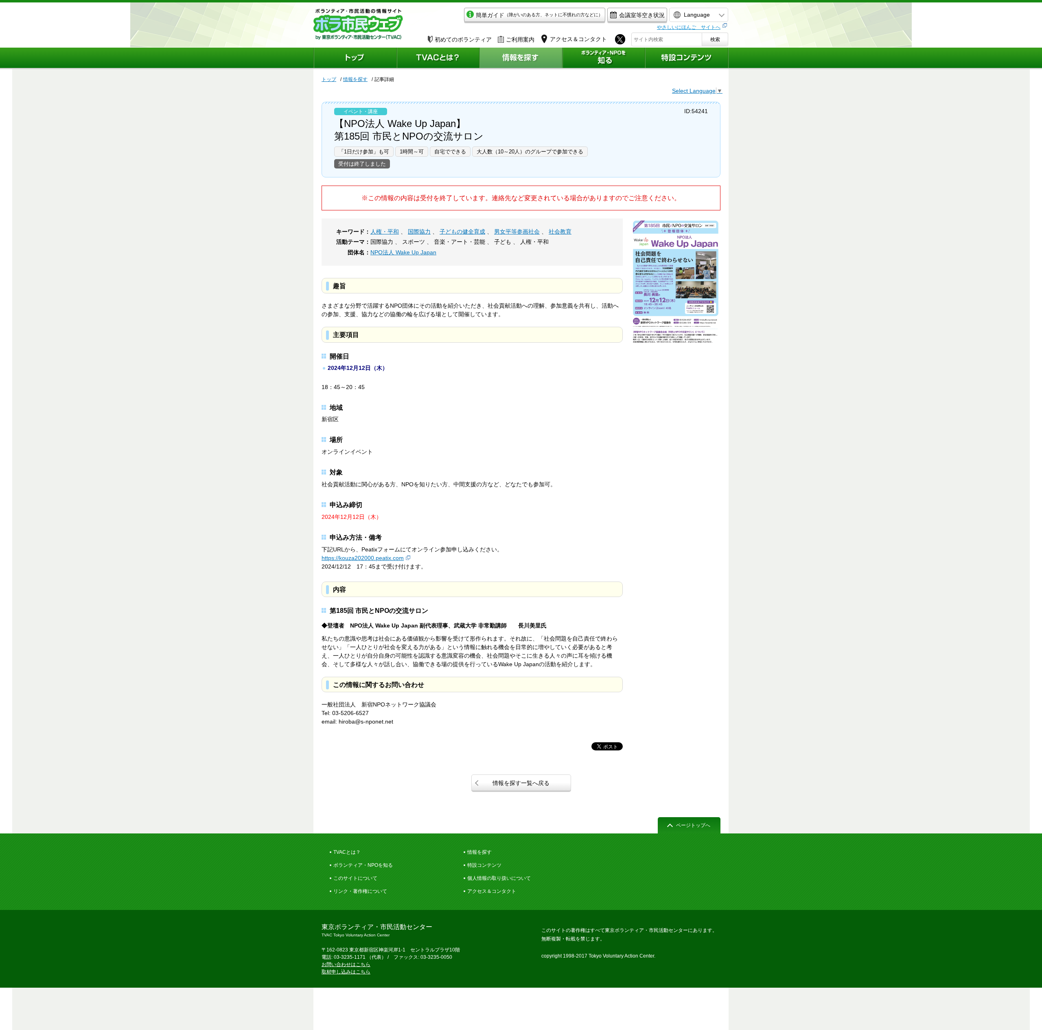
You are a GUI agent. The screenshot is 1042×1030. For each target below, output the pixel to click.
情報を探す (355, 79)
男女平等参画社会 (517, 231)
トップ (329, 79)
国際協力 (419, 231)
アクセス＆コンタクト (491, 891)
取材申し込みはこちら (346, 972)
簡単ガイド (539, 15)
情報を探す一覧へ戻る (521, 783)
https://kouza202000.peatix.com (363, 558)
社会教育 (560, 231)
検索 (715, 39)
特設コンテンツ (484, 865)
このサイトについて (355, 878)
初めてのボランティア (463, 39)
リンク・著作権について (360, 891)
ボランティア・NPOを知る (363, 865)
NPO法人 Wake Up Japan (403, 252)
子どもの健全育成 (462, 231)
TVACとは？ (347, 852)
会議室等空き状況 (642, 15)
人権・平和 (384, 231)
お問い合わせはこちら (346, 964)
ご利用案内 (520, 39)
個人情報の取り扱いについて (499, 878)
